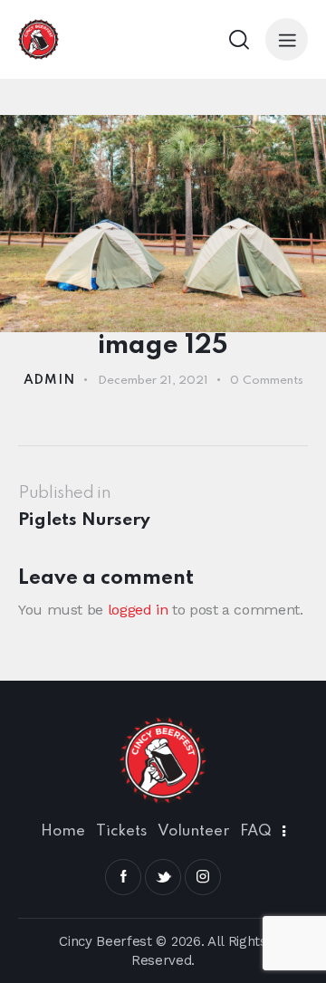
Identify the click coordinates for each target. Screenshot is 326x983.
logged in (138, 609)
